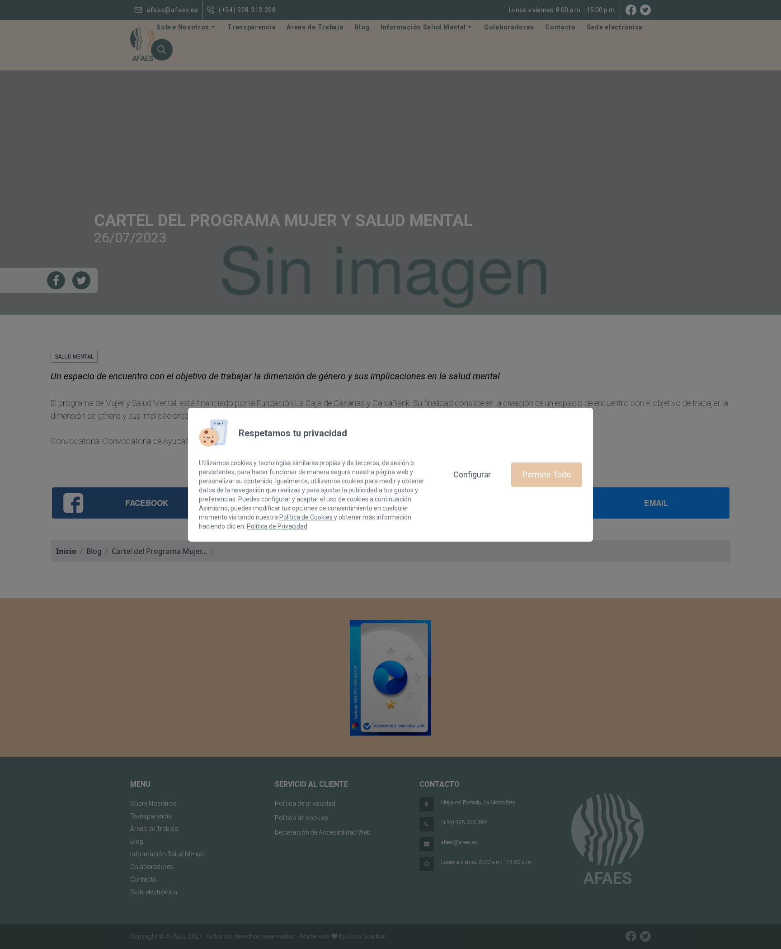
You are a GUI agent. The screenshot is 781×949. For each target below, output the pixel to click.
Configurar (472, 474)
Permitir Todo (546, 474)
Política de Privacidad (277, 526)
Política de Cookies (306, 517)
